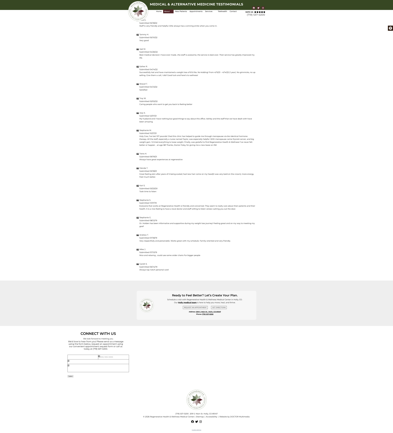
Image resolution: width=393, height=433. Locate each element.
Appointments (196, 11)
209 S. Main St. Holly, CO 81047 (204, 414)
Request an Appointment (195, 307)
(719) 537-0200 (256, 15)
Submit (70, 376)
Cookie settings (196, 430)
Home (159, 11)
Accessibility (211, 416)
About (167, 11)
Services (208, 11)
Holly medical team (187, 302)
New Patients (181, 11)
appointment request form (99, 346)
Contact (233, 11)
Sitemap (200, 416)
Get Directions (219, 307)
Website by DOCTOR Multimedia (234, 416)
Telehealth (222, 11)
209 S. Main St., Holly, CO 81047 (208, 312)
